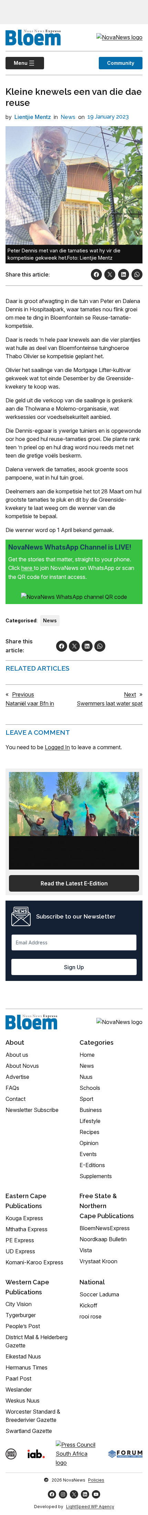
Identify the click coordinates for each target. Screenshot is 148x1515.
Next (130, 694)
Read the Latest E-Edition (74, 883)
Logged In (57, 747)
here (27, 567)
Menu (17, 63)
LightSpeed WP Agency (90, 1506)
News (68, 117)
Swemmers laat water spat (109, 703)
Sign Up (74, 967)
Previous (23, 694)
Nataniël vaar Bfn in (30, 703)
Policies (96, 1480)
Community (120, 63)
